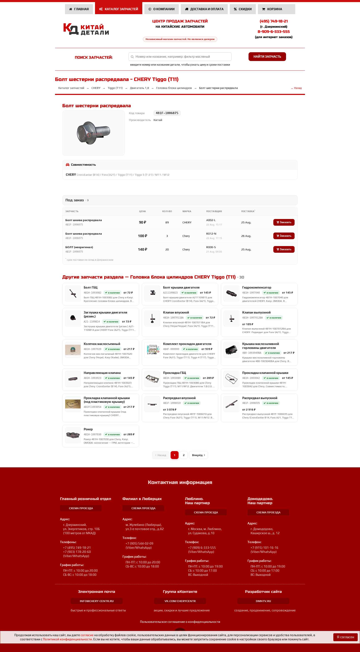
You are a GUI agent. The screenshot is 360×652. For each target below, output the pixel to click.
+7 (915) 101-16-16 (264, 547)
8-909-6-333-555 (274, 31)
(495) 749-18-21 (274, 21)
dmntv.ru (263, 601)
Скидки (245, 9)
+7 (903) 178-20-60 (77, 552)
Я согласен (345, 637)
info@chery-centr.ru (97, 601)
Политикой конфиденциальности (67, 639)
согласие (87, 635)
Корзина (275, 9)
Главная (81, 9)
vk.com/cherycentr (180, 601)
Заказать (285, 222)
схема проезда (81, 508)
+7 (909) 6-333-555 (202, 547)
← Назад (296, 88)
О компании (164, 9)
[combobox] (180, 56)
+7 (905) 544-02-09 (139, 543)
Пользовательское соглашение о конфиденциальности (180, 621)
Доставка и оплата (207, 9)
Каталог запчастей (121, 9)
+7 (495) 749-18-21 (77, 547)
